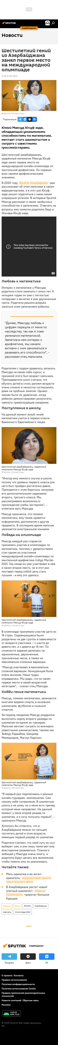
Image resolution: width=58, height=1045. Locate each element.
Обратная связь (31, 1000)
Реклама (6, 1004)
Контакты (19, 975)
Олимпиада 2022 (22, 912)
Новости (7, 906)
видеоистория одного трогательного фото (29, 879)
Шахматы (7, 912)
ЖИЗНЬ (27, 906)
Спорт (17, 906)
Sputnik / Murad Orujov (14, 113)
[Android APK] (11, 1014)
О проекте (7, 975)
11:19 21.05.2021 (10, 76)
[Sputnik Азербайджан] (10, 24)
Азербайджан (41, 906)
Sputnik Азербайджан (33, 183)
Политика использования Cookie (19, 988)
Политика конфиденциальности (18, 984)
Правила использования (14, 979)
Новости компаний (11, 1000)
